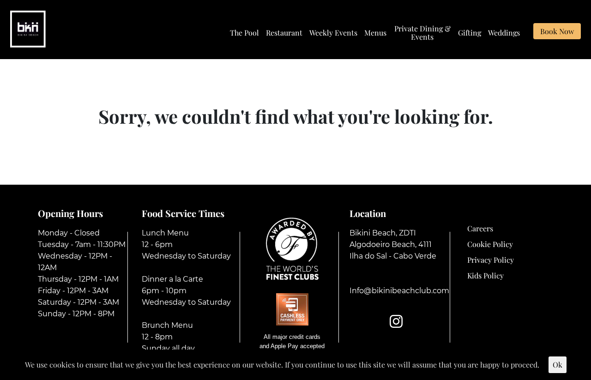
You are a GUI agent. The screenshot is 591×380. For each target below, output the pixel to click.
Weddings (504, 33)
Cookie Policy (490, 244)
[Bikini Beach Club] (28, 28)
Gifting (469, 33)
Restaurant (284, 33)
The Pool (244, 33)
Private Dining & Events (422, 32)
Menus (375, 33)
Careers (480, 228)
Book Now (557, 31)
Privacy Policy (490, 260)
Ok (557, 364)
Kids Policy (485, 275)
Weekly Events (333, 33)
